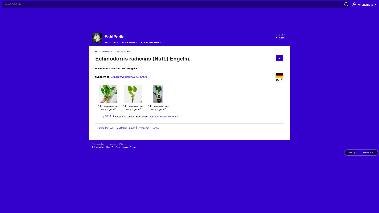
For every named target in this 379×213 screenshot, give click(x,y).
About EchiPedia (113, 147)
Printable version (369, 152)
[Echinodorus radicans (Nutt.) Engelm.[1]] (108, 94)
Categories (102, 128)
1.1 (109, 115)
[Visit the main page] (97, 37)
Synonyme (121, 51)
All (99, 51)
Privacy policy (98, 147)
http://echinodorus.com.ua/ (162, 116)
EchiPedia (115, 36)
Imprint (125, 147)
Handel (129, 51)
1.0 (106, 115)
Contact (133, 147)
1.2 (113, 115)
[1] (115, 108)
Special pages (353, 152)
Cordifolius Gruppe (108, 51)
